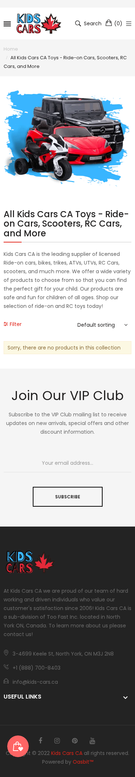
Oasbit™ (83, 761)
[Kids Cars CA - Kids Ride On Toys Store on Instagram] (57, 741)
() (118, 23)
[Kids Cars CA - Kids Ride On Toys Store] (38, 23)
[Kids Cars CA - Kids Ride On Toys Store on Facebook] (40, 741)
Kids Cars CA (66, 753)
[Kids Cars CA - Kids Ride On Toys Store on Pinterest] (75, 741)
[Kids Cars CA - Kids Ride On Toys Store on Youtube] (92, 741)
